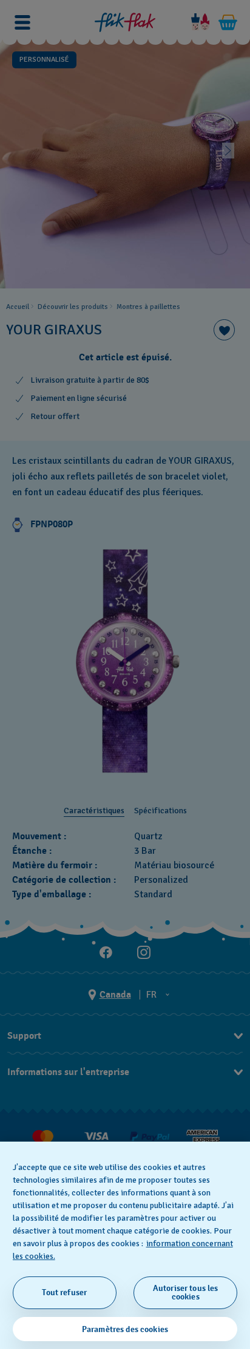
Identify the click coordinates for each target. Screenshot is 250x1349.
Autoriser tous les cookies (185, 1292)
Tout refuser (64, 1292)
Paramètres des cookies (125, 1329)
